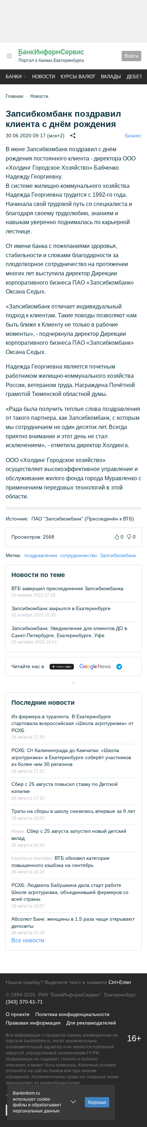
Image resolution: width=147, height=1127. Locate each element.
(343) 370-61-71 (24, 1002)
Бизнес (133, 135)
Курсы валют (78, 76)
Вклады (111, 76)
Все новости (27, 940)
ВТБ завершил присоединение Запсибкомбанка (67, 588)
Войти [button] (131, 56)
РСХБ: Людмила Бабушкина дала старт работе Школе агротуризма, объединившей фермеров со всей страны (69, 892)
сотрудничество (78, 555)
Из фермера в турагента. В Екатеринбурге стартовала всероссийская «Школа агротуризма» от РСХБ (72, 723)
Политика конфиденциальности (72, 1014)
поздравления (40, 555)
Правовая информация (33, 1023)
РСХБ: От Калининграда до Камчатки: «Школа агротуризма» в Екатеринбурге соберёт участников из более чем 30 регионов (71, 757)
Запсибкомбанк (118, 555)
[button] (9, 56)
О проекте (18, 1014)
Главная (14, 96)
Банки (13, 76)
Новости (43, 76)
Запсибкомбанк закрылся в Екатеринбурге (61, 608)
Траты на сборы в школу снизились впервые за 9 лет (73, 811)
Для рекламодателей (91, 1023)
